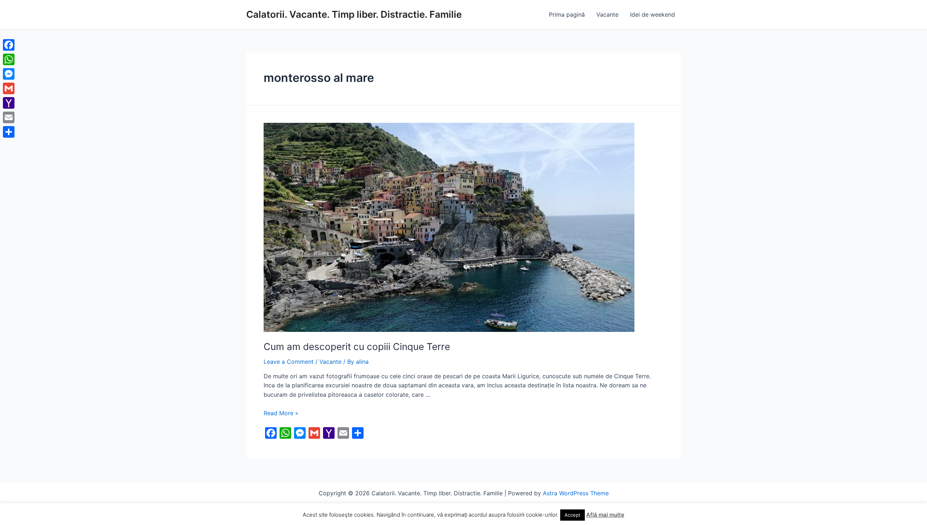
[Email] (8, 117)
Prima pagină (567, 14)
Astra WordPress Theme (576, 493)
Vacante (607, 14)
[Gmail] (8, 88)
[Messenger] (8, 74)
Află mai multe (605, 514)
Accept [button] (572, 515)
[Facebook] (8, 45)
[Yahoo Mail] (8, 103)
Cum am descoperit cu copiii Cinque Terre (357, 346)
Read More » (281, 413)
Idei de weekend (652, 14)
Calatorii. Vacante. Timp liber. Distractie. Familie (354, 14)
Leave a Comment (289, 361)
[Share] (8, 132)
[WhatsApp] (8, 59)
